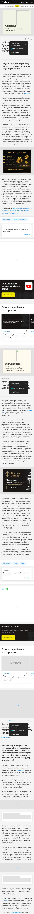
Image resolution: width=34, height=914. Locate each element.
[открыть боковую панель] (27, 2)
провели (5, 901)
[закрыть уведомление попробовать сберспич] (25, 44)
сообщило (20, 770)
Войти (22, 2)
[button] (31, 2)
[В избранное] (31, 39)
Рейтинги (24, 6)
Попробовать (15, 52)
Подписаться (8, 295)
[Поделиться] (28, 39)
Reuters (27, 93)
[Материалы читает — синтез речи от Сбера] (25, 39)
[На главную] (5, 2)
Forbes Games (11, 6)
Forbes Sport (6, 331)
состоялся (16, 913)
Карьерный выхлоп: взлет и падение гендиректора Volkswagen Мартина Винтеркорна (17, 210)
